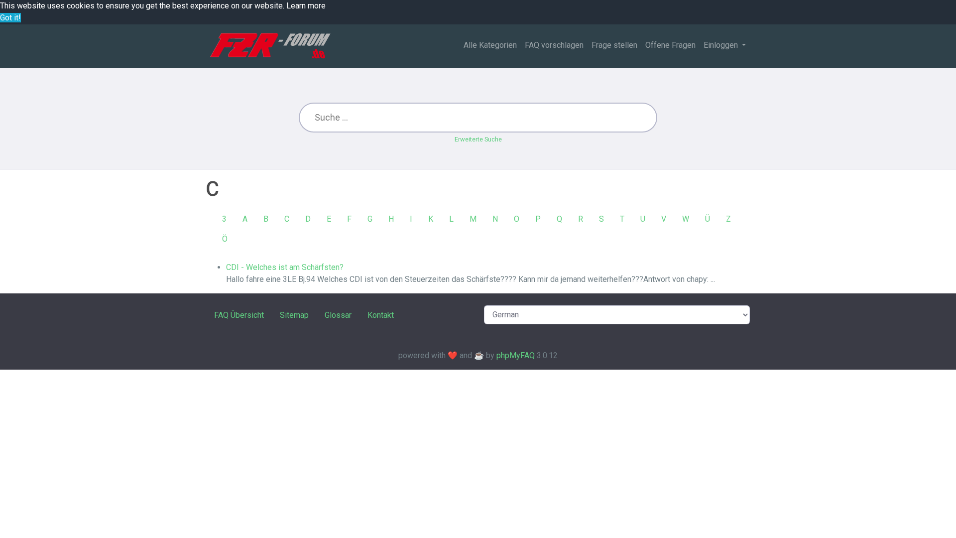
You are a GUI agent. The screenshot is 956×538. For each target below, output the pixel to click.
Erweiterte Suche (478, 139)
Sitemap (294, 315)
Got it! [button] (10, 17)
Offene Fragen (670, 45)
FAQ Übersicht (239, 315)
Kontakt (380, 315)
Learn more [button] (306, 5)
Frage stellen (614, 45)
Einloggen (722, 45)
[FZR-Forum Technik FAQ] (270, 45)
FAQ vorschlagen (554, 45)
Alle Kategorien (490, 45)
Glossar (338, 315)
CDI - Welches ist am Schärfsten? (285, 267)
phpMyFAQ (515, 355)
